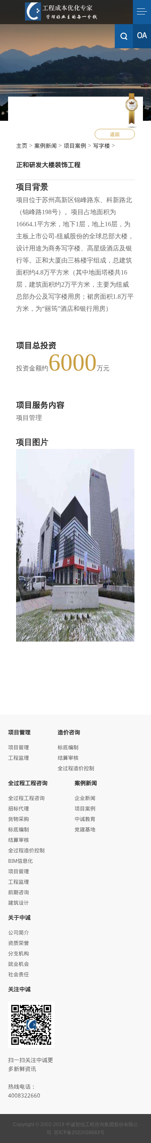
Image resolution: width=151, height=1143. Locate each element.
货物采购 (18, 818)
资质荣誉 (18, 942)
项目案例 (75, 145)
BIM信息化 (20, 860)
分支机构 (18, 953)
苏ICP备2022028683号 (79, 1132)
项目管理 (18, 747)
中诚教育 (84, 818)
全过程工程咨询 (26, 797)
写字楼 (101, 145)
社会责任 (18, 974)
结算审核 (68, 757)
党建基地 (84, 829)
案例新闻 (45, 145)
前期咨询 (18, 892)
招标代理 (18, 808)
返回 (115, 134)
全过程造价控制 (76, 768)
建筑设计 (18, 902)
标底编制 (68, 747)
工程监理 (18, 757)
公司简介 (18, 932)
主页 (21, 145)
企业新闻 (84, 797)
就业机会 (18, 963)
